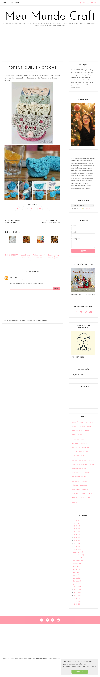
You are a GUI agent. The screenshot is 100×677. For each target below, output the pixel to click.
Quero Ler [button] (79, 671)
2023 (76, 526)
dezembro (77, 552)
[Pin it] (40, 208)
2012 (76, 592)
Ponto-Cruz (84, 451)
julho (75, 566)
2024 (76, 523)
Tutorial (75, 443)
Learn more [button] (91, 666)
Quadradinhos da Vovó (81, 472)
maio (75, 572)
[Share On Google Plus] (32, 208)
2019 (76, 537)
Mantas (91, 460)
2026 (76, 520)
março (75, 578)
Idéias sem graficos (80, 439)
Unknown (13, 277)
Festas (74, 451)
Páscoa (75, 485)
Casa (74, 435)
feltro (91, 464)
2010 (76, 598)
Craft (82, 422)
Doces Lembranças (79, 464)
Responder (57, 288)
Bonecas (75, 481)
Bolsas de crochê (79, 477)
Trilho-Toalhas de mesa (81, 498)
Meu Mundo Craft (50, 16)
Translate (88, 208)
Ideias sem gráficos (80, 456)
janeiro (76, 584)
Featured (90, 422)
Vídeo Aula (86, 447)
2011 (76, 595)
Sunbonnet (84, 485)
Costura (82, 426)
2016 (76, 546)
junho (75, 569)
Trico (80, 435)
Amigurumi (76, 447)
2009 (76, 601)
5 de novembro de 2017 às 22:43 (18, 280)
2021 (76, 532)
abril (75, 575)
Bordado (82, 460)
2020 (76, 535)
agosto (76, 563)
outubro (76, 558)
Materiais (85, 489)
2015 (76, 549)
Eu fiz (74, 426)
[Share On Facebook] (25, 208)
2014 (76, 587)
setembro (77, 561)
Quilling (75, 494)
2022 (76, 529)
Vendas (75, 502)
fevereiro (76, 581)
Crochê (75, 422)
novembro (77, 555)
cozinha (84, 443)
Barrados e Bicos (79, 468)
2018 (76, 540)
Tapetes (84, 481)
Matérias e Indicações (80, 430)
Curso (74, 460)
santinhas (76, 489)
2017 (76, 543)
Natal (89, 426)
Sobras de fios (87, 494)
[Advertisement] (50, 41)
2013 (76, 589)
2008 (76, 604)
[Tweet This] (17, 208)
